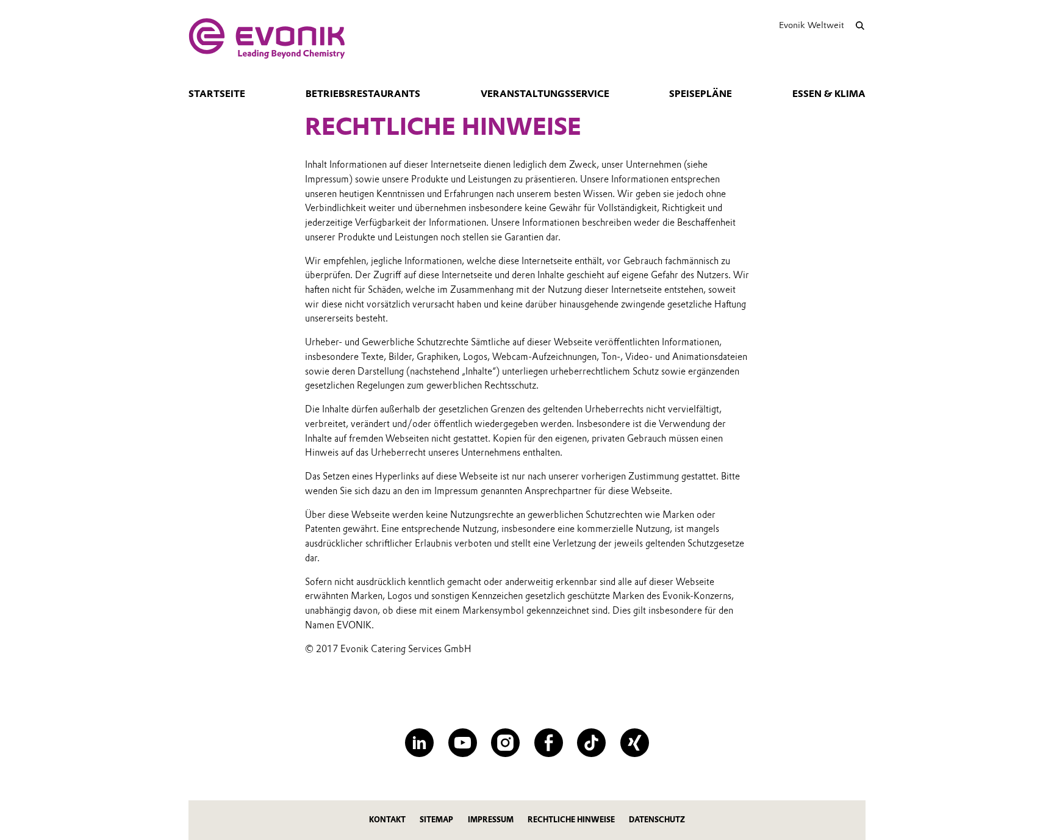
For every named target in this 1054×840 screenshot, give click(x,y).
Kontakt (387, 819)
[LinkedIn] (419, 742)
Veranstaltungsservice (545, 93)
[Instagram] (505, 742)
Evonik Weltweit (811, 25)
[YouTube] (462, 742)
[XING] (634, 742)
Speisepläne (700, 93)
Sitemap (436, 819)
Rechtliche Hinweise (571, 819)
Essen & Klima (829, 93)
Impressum (491, 819)
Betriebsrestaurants (363, 93)
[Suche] (860, 25)
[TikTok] (591, 742)
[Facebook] (548, 742)
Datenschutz (657, 819)
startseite (216, 93)
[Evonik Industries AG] (266, 38)
